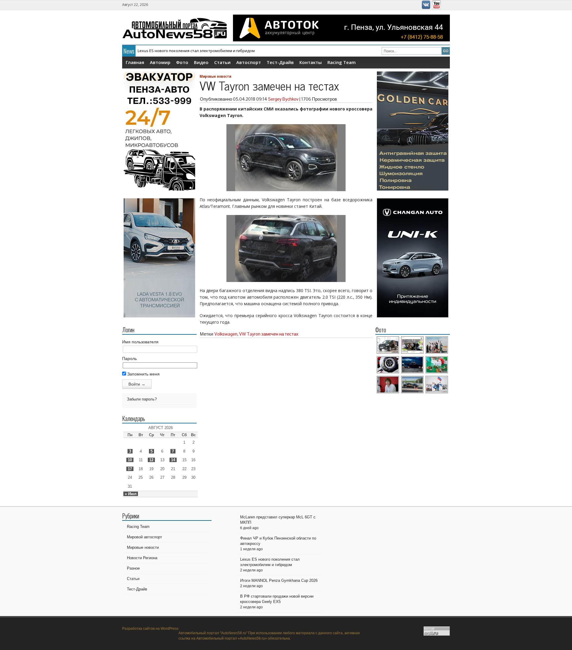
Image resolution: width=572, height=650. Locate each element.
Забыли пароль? (142, 399)
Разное (133, 568)
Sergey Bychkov (283, 99)
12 (151, 460)
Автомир (160, 62)
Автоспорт (248, 62)
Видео (201, 62)
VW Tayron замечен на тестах (269, 334)
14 (173, 460)
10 (130, 460)
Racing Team (341, 62)
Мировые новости (215, 76)
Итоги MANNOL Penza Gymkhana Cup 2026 (177, 51)
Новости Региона (142, 558)
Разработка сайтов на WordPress (150, 628)
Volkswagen (225, 334)
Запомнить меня (143, 374)
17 (130, 469)
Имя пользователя (140, 341)
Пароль (129, 358)
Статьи (222, 62)
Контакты (310, 62)
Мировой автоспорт (144, 537)
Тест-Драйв (280, 62)
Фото (182, 62)
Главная (135, 62)
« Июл (130, 494)
